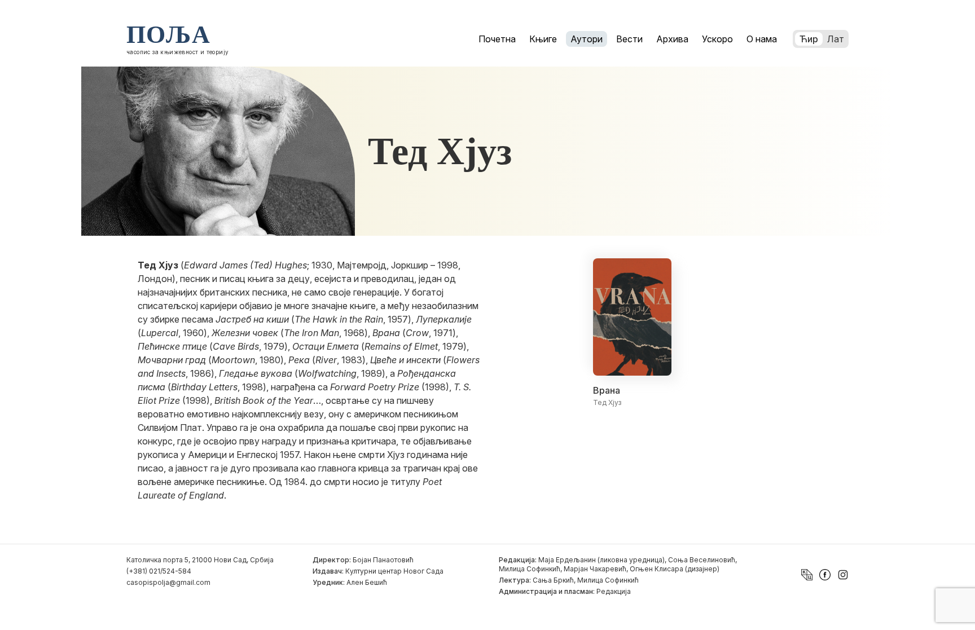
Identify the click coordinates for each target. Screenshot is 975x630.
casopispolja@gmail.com (168, 582)
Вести (629, 39)
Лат (835, 39)
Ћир (809, 39)
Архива (672, 39)
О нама (761, 39)
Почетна (497, 39)
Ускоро (717, 39)
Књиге (543, 39)
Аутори (586, 39)
